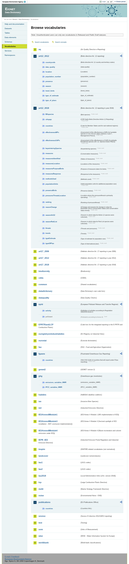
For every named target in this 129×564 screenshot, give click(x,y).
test (40, 523)
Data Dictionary (24, 19)
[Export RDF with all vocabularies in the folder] (121, 56)
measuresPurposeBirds (54, 169)
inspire (42, 449)
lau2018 (42, 476)
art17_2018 (44, 265)
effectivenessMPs (52, 132)
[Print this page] (108, 2)
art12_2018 (44, 108)
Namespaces (10, 55)
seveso (42, 516)
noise (41, 496)
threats (48, 228)
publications (44, 502)
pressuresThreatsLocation (55, 196)
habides (42, 395)
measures (49, 153)
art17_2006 (44, 251)
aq (40, 49)
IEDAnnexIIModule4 (48, 431)
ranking (48, 202)
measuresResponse (53, 174)
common (43, 284)
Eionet (15, 19)
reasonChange (51, 207)
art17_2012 (44, 258)
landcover (43, 456)
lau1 (41, 462)
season (48, 86)
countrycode (50, 62)
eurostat (42, 341)
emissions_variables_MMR (55, 382)
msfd (41, 489)
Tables (7, 33)
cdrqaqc (48, 119)
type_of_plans (50, 100)
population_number (53, 77)
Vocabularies (10, 46)
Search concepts (61, 42)
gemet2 (42, 369)
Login (104, 1)
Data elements (10, 37)
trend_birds (49, 91)
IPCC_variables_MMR (53, 387)
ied (40, 408)
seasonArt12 (50, 215)
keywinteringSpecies (53, 148)
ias (40, 401)
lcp (40, 482)
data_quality (50, 67)
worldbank (44, 543)
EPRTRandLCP (46, 325)
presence (49, 81)
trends (47, 233)
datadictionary (45, 291)
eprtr (41, 304)
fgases (42, 354)
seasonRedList (51, 222)
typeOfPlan (49, 243)
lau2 (41, 469)
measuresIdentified (52, 159)
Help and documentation (14, 24)
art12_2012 (44, 56)
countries (49, 126)
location (48, 72)
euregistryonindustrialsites (51, 334)
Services (8, 51)
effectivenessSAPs (52, 140)
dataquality (44, 298)
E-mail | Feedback (12, 557)
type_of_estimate (52, 96)
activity (48, 311)
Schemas (8, 42)
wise (41, 536)
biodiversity (44, 271)
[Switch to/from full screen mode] (111, 2)
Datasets (8, 28)
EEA (15, 2)
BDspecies (49, 114)
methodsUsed (50, 179)
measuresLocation (52, 164)
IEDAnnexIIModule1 (48, 415)
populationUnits (51, 184)
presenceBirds (51, 190)
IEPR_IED (43, 440)
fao (40, 347)
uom (41, 529)
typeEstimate (50, 238)
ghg (40, 376)
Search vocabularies (42, 42)
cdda (41, 278)
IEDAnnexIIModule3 (48, 421)
